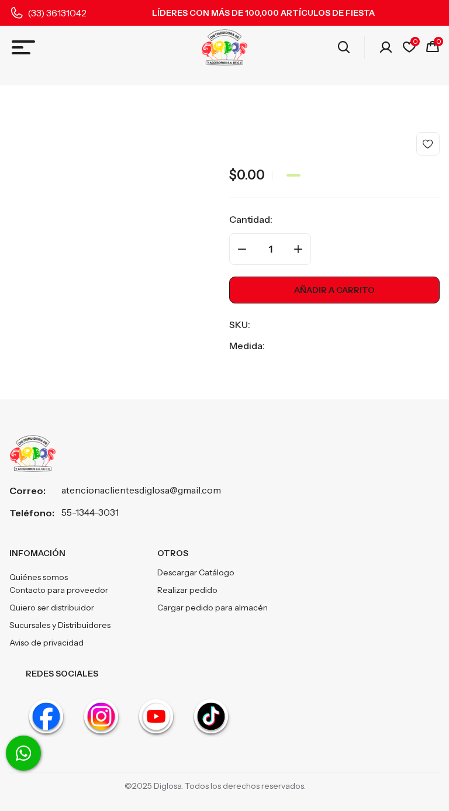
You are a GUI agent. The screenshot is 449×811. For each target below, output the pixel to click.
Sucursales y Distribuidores (59, 625)
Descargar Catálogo (195, 572)
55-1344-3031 (90, 512)
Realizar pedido (187, 590)
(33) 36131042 (57, 13)
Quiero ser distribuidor (51, 607)
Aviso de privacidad (46, 642)
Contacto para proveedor (58, 590)
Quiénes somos (38, 577)
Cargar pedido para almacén (212, 607)
